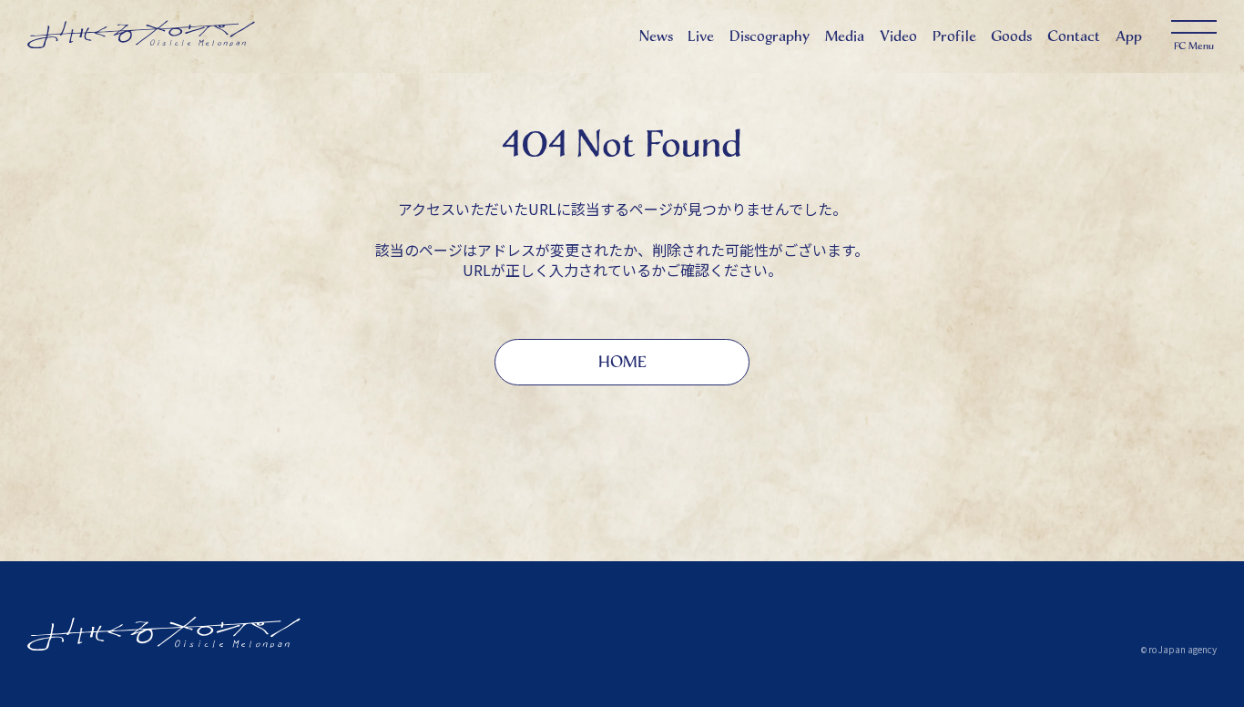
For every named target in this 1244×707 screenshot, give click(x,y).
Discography (769, 36)
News (656, 36)
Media (844, 36)
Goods (1011, 36)
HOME (622, 362)
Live (701, 36)
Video (898, 36)
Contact (1073, 36)
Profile (954, 36)
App (1129, 36)
